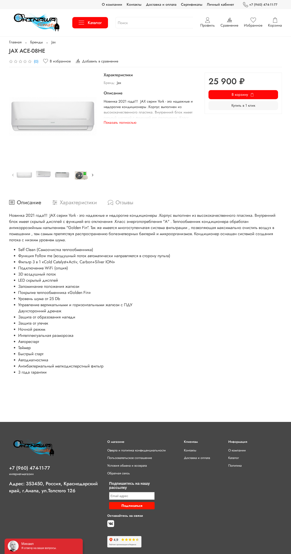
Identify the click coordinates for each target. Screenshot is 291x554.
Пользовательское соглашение (129, 458)
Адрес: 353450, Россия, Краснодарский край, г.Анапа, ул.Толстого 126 (53, 487)
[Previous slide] (16, 116)
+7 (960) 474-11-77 (263, 4)
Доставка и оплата (161, 4)
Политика (235, 465)
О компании (112, 4)
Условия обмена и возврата (127, 465)
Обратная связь (118, 473)
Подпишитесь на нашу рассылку (129, 486)
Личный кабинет (220, 4)
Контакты (134, 4)
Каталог (95, 23)
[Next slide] (89, 116)
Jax (53, 42)
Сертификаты (191, 4)
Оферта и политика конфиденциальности (136, 450)
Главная (15, 42)
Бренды (36, 42)
